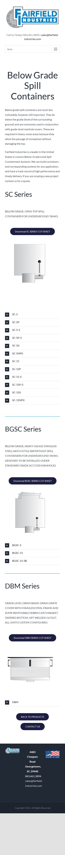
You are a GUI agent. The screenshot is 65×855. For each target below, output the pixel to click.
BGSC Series (23, 429)
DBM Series (22, 586)
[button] (32, 314)
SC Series (18, 194)
